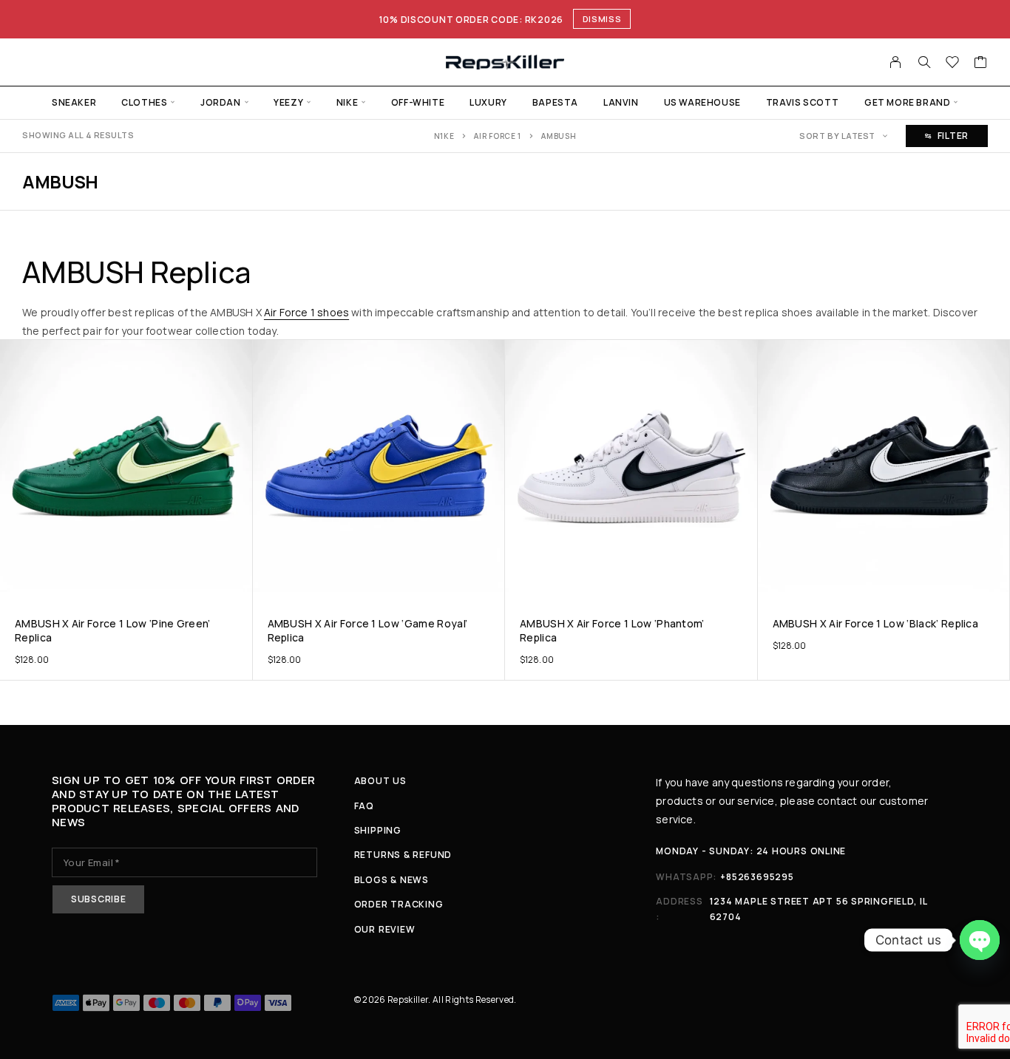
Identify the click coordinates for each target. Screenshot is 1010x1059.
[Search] (924, 62)
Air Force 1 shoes (306, 312)
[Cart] (981, 63)
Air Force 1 (497, 136)
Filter (953, 135)
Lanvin (621, 102)
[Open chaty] (980, 940)
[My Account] (895, 62)
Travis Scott (802, 102)
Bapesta (555, 102)
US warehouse (702, 102)
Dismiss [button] (602, 18)
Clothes (144, 102)
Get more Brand (907, 102)
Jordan (220, 102)
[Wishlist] (953, 63)
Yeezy (288, 102)
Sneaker (74, 102)
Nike (347, 102)
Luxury (488, 102)
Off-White (417, 102)
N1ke (444, 136)
